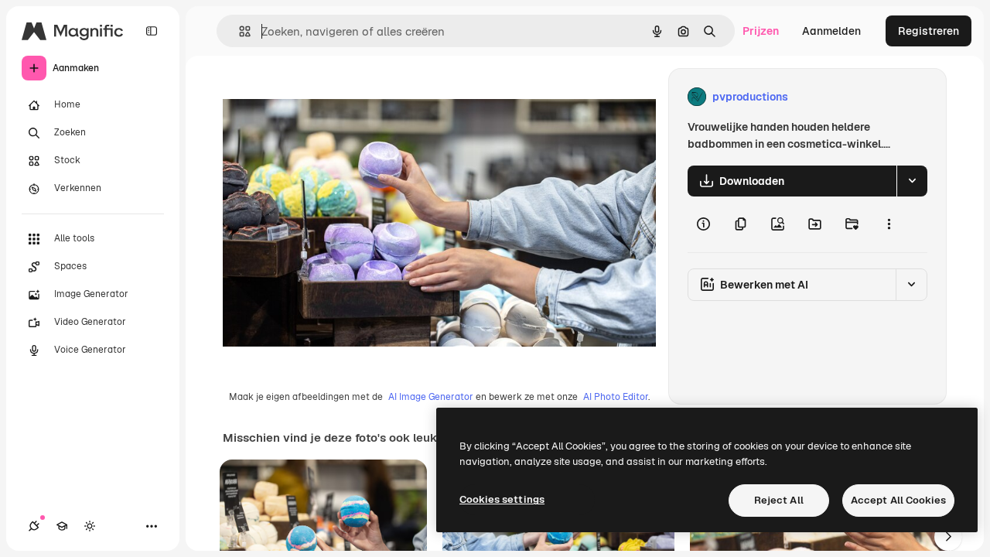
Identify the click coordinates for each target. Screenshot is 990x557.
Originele (324, 97)
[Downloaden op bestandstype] (911, 181)
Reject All (779, 500)
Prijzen (760, 31)
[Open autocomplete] (238, 31)
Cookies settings (501, 499)
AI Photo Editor (615, 397)
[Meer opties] (888, 224)
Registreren (928, 31)
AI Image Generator (430, 397)
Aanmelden (831, 31)
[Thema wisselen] (89, 526)
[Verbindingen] (34, 526)
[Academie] (62, 526)
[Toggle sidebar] (151, 31)
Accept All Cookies (898, 500)
